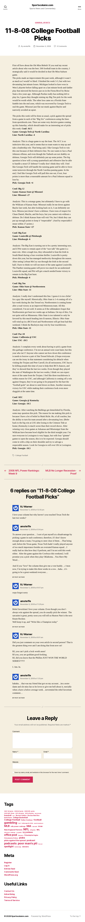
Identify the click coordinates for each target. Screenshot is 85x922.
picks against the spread (15, 840)
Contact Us (9, 891)
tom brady (18, 847)
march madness (38, 823)
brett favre (8, 817)
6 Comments (62, 46)
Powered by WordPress (41, 916)
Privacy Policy (10, 897)
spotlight (9, 846)
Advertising (9, 894)
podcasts (10, 843)
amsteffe (26, 46)
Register (8, 862)
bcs (14, 815)
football (37, 820)
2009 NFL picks (29, 811)
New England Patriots (13, 830)
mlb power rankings (18, 826)
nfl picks (33, 830)
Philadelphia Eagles (31, 835)
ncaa (40, 826)
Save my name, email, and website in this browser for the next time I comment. (42, 772)
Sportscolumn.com (42, 5)
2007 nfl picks (8, 811)
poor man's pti (27, 843)
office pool (10, 834)
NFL (26, 829)
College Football (21, 455)
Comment (16, 731)
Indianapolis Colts (27, 823)
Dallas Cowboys (27, 820)
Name (15, 752)
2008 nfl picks (18, 811)
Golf (19, 823)
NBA (29, 826)
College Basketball (20, 817)
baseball (8, 815)
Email (46, 752)
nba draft (34, 826)
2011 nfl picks (19, 813)
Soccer (40, 844)
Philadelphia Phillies (11, 838)
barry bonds (38, 813)
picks (22, 837)
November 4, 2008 (43, 46)
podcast (31, 840)
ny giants (19, 832)
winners (25, 847)
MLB (7, 826)
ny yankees (28, 832)
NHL (38, 830)
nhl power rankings (9, 832)
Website (15, 762)
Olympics (20, 835)
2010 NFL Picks (9, 813)
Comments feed (11, 872)
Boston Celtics (21, 815)
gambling (10, 822)
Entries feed (9, 869)
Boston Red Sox (33, 815)
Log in (6, 866)
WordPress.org (11, 875)
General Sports (42, 23)
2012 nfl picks (29, 813)
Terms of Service (12, 900)
